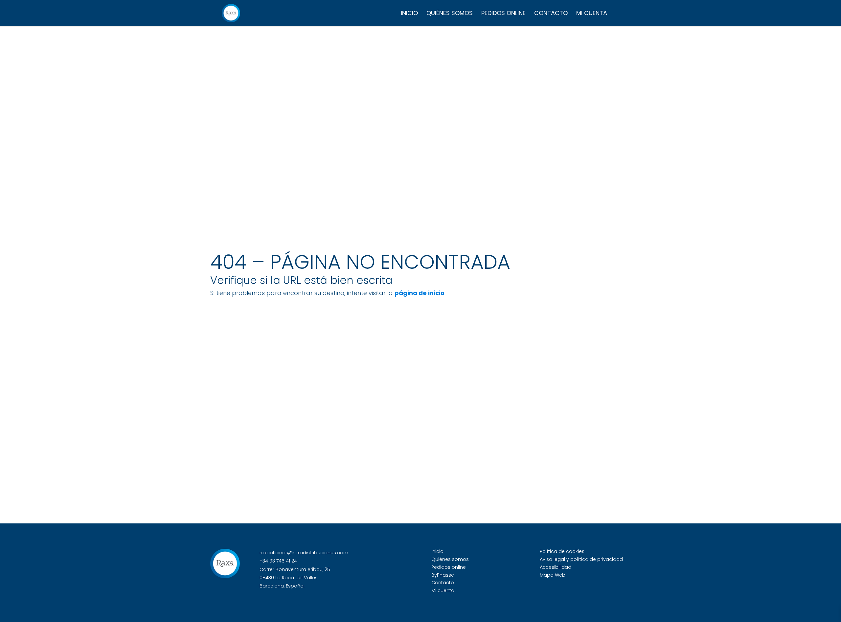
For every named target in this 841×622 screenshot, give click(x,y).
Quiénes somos (449, 14)
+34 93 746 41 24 (278, 561)
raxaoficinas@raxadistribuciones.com (304, 552)
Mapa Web (552, 575)
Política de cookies (562, 551)
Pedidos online (503, 14)
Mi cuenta (591, 14)
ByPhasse (442, 575)
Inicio (409, 14)
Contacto (551, 14)
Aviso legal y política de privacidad (581, 559)
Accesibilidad (555, 567)
